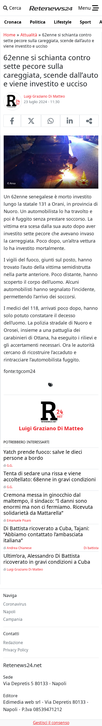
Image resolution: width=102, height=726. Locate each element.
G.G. (10, 465)
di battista (91, 548)
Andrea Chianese (19, 548)
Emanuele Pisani (19, 520)
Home (9, 35)
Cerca (14, 8)
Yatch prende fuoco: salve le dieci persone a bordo (42, 455)
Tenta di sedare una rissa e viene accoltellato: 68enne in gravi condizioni (49, 476)
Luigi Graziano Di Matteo (25, 569)
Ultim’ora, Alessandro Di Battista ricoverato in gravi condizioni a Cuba (46, 559)
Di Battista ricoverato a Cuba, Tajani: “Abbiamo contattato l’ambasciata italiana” (46, 534)
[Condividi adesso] (89, 121)
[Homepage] (51, 8)
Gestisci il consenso (51, 722)
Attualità (28, 35)
